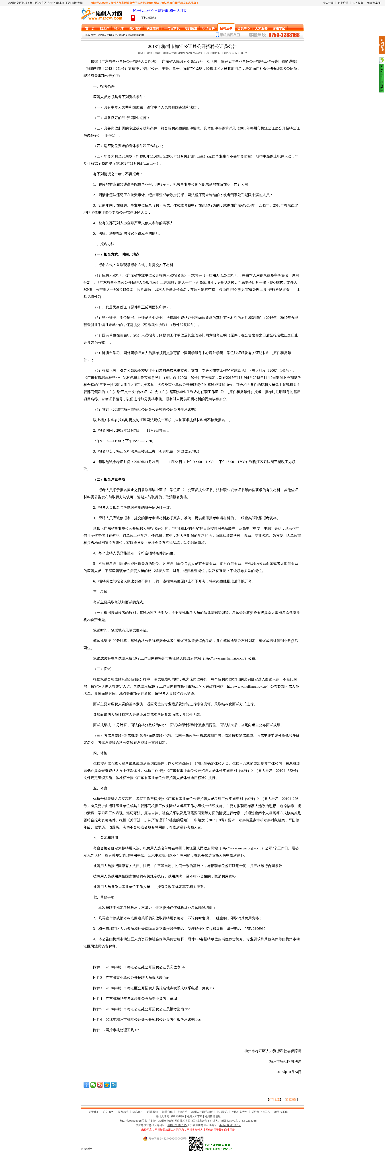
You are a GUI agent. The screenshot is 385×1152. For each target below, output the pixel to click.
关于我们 (93, 1111)
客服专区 (279, 28)
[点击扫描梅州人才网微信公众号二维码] (381, 91)
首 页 (90, 28)
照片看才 (135, 28)
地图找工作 (281, 1111)
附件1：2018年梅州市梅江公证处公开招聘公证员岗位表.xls (139, 967)
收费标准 (123, 1111)
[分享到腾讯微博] (114, 1085)
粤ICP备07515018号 (131, 1120)
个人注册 (328, 2)
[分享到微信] (93, 1085)
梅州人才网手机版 (202, 1111)
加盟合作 (167, 1111)
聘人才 (119, 28)
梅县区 (43, 2)
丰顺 (62, 2)
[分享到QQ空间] (107, 1085)
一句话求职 (172, 28)
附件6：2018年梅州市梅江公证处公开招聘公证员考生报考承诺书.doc (147, 1019)
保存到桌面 (374, 2)
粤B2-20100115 (177, 1125)
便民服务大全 (239, 1111)
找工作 (104, 28)
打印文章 (274, 1099)
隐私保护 (138, 1111)
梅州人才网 (105, 35)
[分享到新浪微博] (100, 1085)
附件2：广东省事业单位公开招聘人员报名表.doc (131, 978)
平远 (68, 2)
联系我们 (152, 1111)
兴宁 (50, 2)
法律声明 (182, 1111)
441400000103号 (230, 1125)
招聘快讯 (222, 1111)
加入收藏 (357, 2)
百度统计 (86, 1148)
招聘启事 (226, 28)
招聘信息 (120, 35)
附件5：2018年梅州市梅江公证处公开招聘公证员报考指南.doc (141, 1009)
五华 (56, 2)
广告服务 (108, 1111)
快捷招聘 (152, 28)
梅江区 (34, 2)
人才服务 (261, 28)
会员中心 (244, 28)
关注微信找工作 (261, 1111)
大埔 (80, 2)
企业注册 (343, 2)
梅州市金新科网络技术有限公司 (177, 1120)
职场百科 (208, 28)
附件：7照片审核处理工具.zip (116, 1030)
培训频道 (191, 28)
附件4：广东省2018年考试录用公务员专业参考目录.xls (135, 998)
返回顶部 (291, 1099)
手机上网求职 (149, 17)
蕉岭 (74, 2)
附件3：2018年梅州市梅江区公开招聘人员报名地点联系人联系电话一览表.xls (153, 988)
